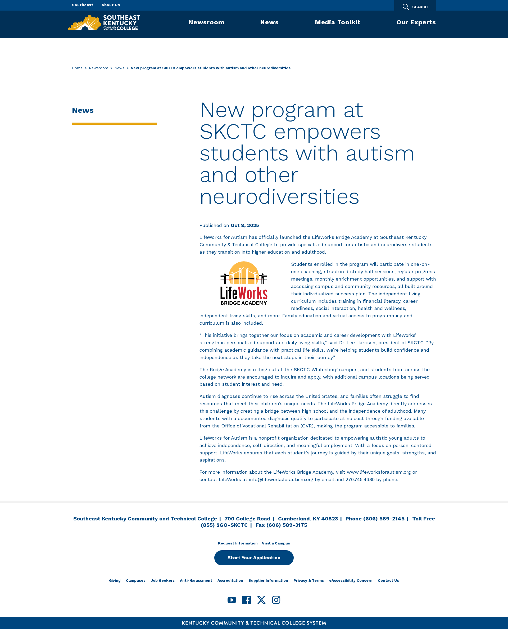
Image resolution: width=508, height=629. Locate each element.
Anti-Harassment (196, 580)
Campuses (136, 580)
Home (77, 68)
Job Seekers (163, 580)
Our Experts (416, 22)
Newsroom (206, 22)
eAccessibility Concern (351, 580)
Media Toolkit (338, 22)
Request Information (238, 543)
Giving (115, 580)
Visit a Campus (276, 543)
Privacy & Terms (308, 580)
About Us (111, 5)
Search (420, 7)
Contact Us (388, 580)
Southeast (82, 5)
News (269, 22)
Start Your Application (254, 557)
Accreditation (230, 580)
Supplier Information (268, 580)
